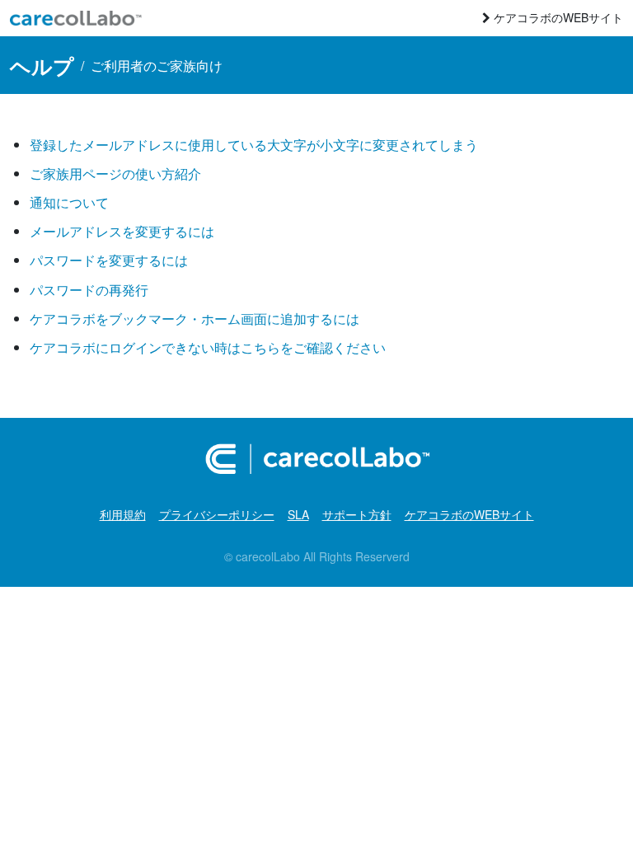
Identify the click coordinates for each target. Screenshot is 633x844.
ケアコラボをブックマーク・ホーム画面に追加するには (194, 318)
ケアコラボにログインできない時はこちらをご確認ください (208, 347)
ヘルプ (42, 65)
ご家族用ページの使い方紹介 (115, 173)
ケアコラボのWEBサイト (556, 17)
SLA (298, 514)
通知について (69, 202)
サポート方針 (357, 514)
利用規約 (123, 514)
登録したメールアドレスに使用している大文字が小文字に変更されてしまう (254, 144)
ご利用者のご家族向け (157, 65)
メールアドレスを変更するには (122, 231)
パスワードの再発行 (89, 289)
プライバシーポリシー (216, 514)
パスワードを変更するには (109, 260)
